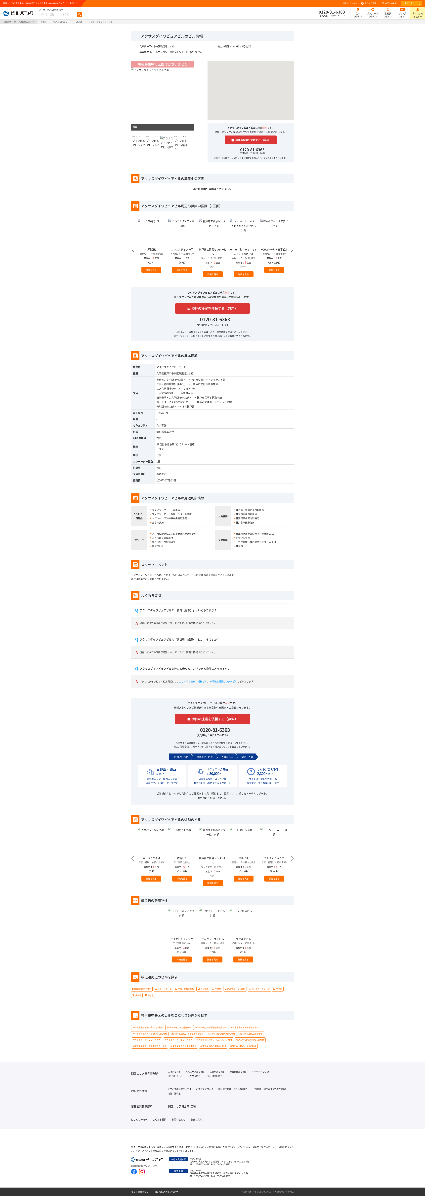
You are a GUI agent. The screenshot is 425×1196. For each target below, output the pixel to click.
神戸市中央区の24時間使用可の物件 (187, 1033)
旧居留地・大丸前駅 (167, 397)
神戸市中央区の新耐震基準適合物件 (211, 1027)
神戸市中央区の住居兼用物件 (183, 1046)
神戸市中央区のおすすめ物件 (243, 1046)
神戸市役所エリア (61, 21)
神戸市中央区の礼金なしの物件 (250, 1039)
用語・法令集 (174, 1093)
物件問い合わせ (175, 1076)
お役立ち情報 (139, 1091)
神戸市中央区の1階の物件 (250, 1033)
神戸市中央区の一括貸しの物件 (147, 1039)
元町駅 (160, 406)
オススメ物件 (194, 1076)
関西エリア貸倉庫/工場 (182, 1106)
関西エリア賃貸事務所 (144, 1073)
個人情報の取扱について (166, 1192)
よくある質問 (370, 3)
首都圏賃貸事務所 (141, 1106)
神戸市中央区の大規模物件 (179, 1027)
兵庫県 (44, 21)
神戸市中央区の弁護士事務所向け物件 (150, 1046)
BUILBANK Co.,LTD (264, 1191)
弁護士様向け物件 (214, 1076)
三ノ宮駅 (161, 388)
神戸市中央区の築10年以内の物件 (148, 1027)
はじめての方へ (350, 3)
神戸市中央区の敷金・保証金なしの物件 (214, 1039)
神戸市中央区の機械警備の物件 (244, 1027)
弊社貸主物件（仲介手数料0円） (234, 1089)
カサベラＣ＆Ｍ (187, 681)
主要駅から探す (387, 15)
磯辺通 (79, 21)
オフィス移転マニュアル (179, 1089)
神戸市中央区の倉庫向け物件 (213, 1046)
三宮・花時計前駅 (166, 384)
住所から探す (358, 15)
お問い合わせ (391, 3)
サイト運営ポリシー (141, 1192)
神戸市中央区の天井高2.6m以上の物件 (150, 1033)
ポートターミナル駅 (167, 402)
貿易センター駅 (165, 379)
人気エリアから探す (372, 15)
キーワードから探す (261, 1071)
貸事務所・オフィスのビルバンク (19, 21)
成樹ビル (202, 681)
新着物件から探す (402, 15)
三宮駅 (160, 393)
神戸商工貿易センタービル (223, 681)
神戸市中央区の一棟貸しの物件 (178, 1039)
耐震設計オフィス (204, 1089)
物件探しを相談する (417, 15)
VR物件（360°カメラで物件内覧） (271, 1089)
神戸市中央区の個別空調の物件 (221, 1033)
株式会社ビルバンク (147, 1159)
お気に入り (412, 3)
